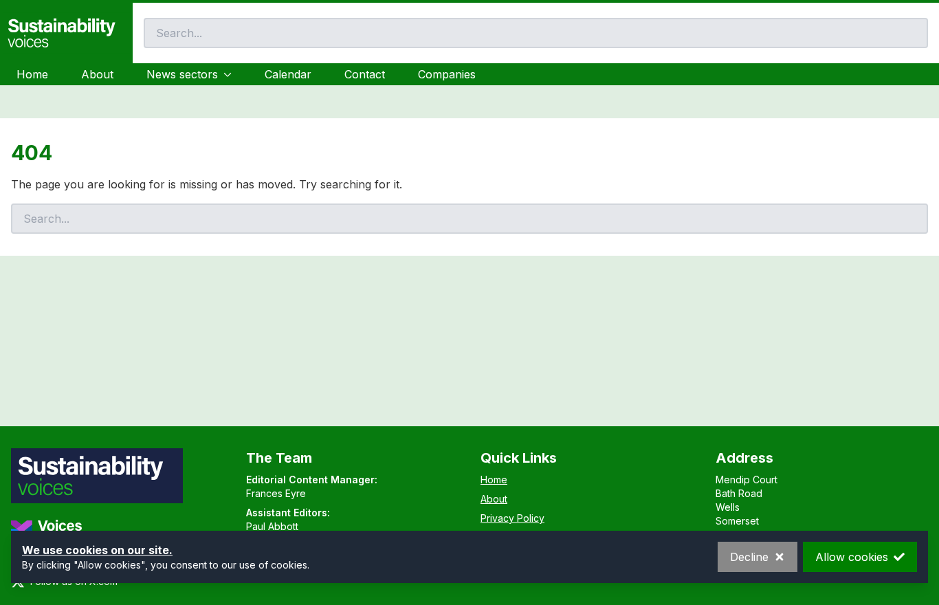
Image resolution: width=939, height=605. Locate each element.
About (97, 74)
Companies (447, 74)
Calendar (288, 74)
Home (32, 74)
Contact (364, 74)
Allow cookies (851, 557)
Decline (749, 557)
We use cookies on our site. (97, 550)
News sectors (182, 74)
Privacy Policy (512, 518)
